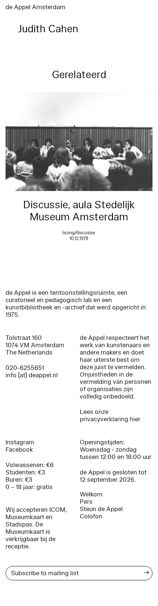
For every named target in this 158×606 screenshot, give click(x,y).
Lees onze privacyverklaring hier (110, 415)
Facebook (19, 449)
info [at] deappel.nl (32, 375)
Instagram (20, 442)
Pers (86, 501)
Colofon (91, 516)
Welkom (91, 494)
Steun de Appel (101, 509)
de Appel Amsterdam (35, 7)
